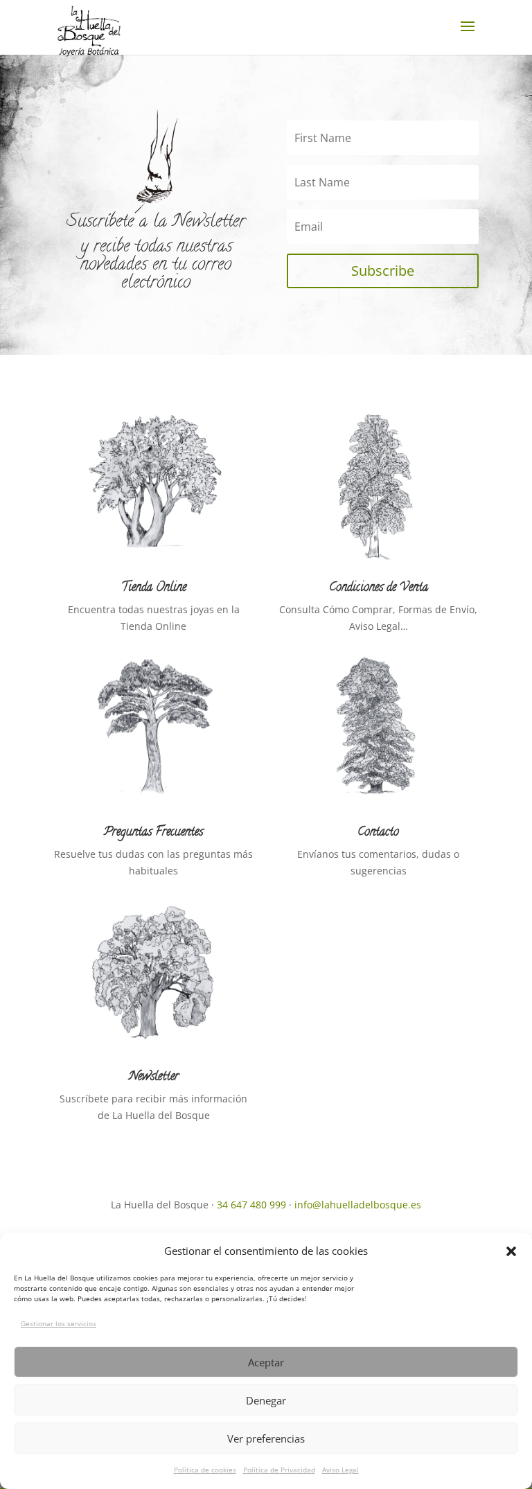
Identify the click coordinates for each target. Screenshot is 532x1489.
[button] (511, 1251)
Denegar (266, 1400)
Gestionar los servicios (58, 1323)
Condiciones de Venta (378, 588)
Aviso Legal (340, 1469)
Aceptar (266, 1362)
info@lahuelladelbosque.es (357, 1204)
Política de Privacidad (279, 1469)
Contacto (378, 833)
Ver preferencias (266, 1438)
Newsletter (154, 1077)
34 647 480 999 (251, 1204)
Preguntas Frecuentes (153, 833)
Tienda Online (153, 588)
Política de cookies (205, 1469)
